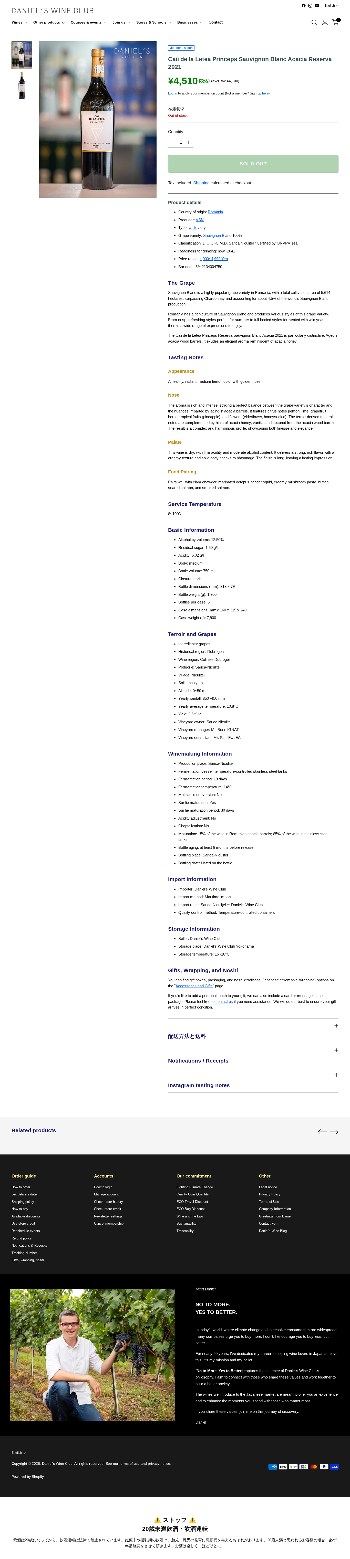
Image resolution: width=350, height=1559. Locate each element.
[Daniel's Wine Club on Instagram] (310, 5)
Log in (172, 93)
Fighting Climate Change (195, 1187)
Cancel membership (108, 1223)
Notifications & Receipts (29, 1245)
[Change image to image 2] (22, 85)
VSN (200, 220)
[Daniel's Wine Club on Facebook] (303, 5)
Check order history (108, 1202)
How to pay (20, 1209)
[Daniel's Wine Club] (53, 11)
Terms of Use (269, 1202)
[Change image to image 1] (22, 55)
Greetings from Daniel (275, 1216)
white (193, 227)
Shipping (201, 183)
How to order (21, 1187)
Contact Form (269, 1223)
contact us (224, 1001)
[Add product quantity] (188, 142)
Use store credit (23, 1223)
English (329, 5)
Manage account (106, 1194)
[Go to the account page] (325, 22)
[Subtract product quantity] (173, 142)
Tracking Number (24, 1253)
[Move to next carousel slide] (334, 1131)
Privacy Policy (270, 1194)
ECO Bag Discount (191, 1209)
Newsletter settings (108, 1216)
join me (246, 1411)
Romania (215, 212)
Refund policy (22, 1238)
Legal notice (268, 1187)
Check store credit (107, 1209)
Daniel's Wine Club (57, 1463)
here (265, 93)
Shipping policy (23, 1202)
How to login (103, 1187)
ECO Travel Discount (192, 1202)
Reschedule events (26, 1231)
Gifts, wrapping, (28, 1260)
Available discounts (26, 1216)
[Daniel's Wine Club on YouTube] (317, 5)
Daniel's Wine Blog (273, 1231)
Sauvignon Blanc (217, 235)
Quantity (175, 132)
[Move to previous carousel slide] (322, 1132)
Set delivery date (24, 1194)
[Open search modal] (314, 22)
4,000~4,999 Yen (214, 259)
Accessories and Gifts (194, 986)
